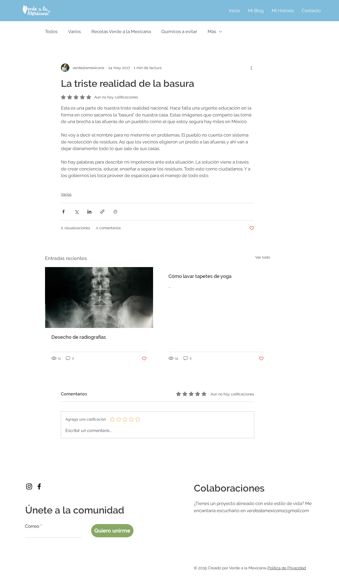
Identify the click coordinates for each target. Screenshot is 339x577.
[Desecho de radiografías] (99, 297)
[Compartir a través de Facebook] (63, 211)
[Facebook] (39, 486)
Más (212, 31)
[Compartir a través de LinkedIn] (89, 211)
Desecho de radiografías (78, 337)
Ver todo (262, 257)
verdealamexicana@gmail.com (278, 510)
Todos (51, 31)
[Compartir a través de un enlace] (102, 211)
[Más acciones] (251, 68)
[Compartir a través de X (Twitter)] (76, 211)
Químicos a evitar (179, 31)
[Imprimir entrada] (115, 211)
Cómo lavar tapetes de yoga (199, 276)
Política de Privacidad (286, 568)
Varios (74, 31)
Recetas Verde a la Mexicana (121, 31)
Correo (32, 526)
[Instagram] (29, 486)
